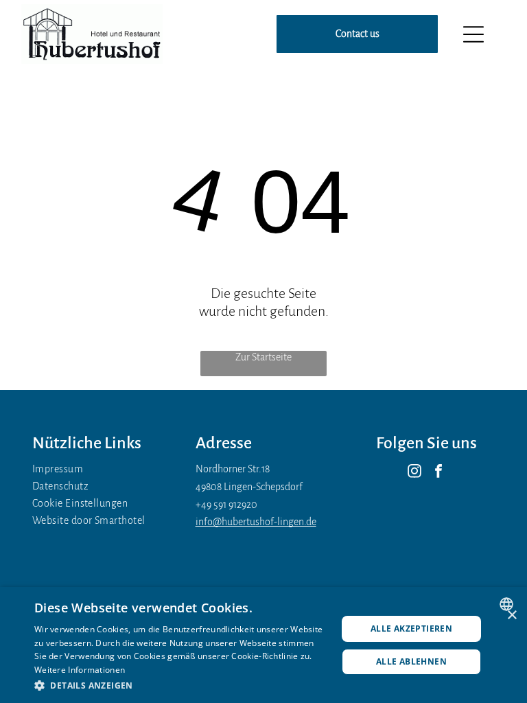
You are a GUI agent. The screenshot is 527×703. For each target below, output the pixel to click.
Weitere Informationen (79, 670)
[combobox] (508, 604)
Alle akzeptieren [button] (411, 628)
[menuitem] (100, 469)
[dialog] (263, 645)
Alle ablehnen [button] (411, 661)
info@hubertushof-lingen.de (256, 521)
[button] (181, 685)
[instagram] (414, 473)
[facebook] (438, 473)
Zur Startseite (263, 357)
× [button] (511, 615)
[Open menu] (473, 34)
